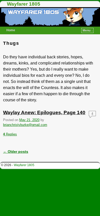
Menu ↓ (88, 30)
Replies (10, 134)
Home (10, 30)
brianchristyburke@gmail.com (25, 125)
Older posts (15, 151)
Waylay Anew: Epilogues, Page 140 (44, 112)
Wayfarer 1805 (23, 4)
